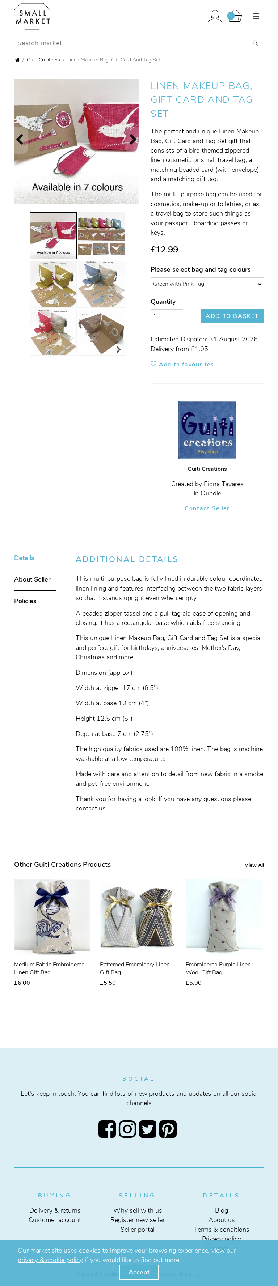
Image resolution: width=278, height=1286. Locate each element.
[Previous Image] (16, 140)
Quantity (163, 301)
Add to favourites (185, 365)
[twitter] (149, 1128)
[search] (255, 43)
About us (221, 1219)
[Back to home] (17, 60)
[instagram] (129, 1128)
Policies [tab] (25, 601)
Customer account (55, 1219)
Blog (221, 1210)
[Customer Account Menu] (215, 16)
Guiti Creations (43, 59)
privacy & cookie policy (50, 1260)
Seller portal (138, 1229)
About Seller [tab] (32, 579)
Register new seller (137, 1219)
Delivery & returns (55, 1210)
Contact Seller (207, 508)
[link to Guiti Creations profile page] (207, 432)
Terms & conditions (221, 1229)
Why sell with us (137, 1210)
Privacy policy (221, 1239)
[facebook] (108, 1128)
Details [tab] (24, 558)
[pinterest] (169, 1128)
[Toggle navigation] (256, 16)
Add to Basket (232, 316)
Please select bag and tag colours (201, 269)
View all (254, 865)
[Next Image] (137, 140)
